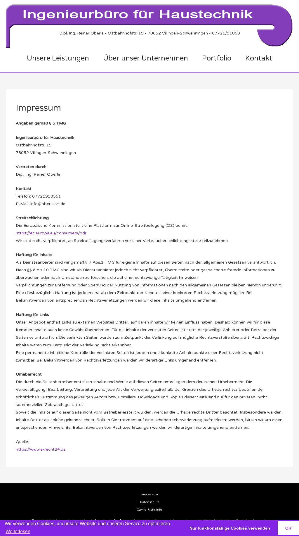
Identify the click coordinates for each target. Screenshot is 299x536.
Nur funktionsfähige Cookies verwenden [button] (230, 528)
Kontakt (258, 58)
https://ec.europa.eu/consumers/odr (51, 233)
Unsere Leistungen (58, 58)
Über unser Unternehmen (145, 58)
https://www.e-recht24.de (41, 449)
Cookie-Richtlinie (149, 509)
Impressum (149, 494)
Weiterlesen (18, 531)
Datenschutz (149, 502)
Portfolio (216, 58)
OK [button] (288, 528)
